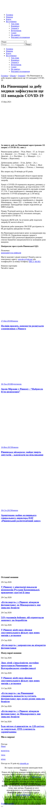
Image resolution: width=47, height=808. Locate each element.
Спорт (13, 33)
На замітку (15, 35)
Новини (9, 17)
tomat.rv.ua (36, 777)
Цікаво (13, 76)
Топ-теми (15, 24)
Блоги (8, 19)
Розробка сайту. (7, 803)
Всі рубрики (11, 21)
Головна (9, 15)
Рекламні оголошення (20, 37)
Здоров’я (15, 28)
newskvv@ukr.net (25, 259)
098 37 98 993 (34, 261)
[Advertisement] (23, 549)
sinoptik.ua (24, 763)
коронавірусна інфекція (11, 253)
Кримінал (15, 26)
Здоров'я (21, 76)
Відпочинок (16, 30)
